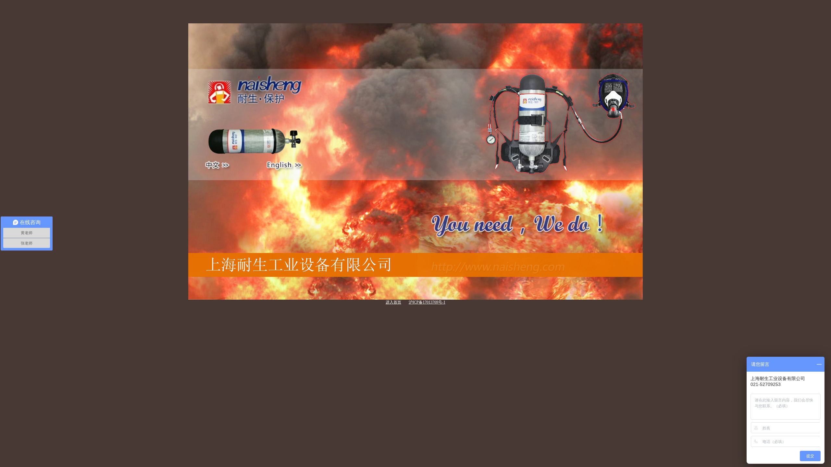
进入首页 (393, 302)
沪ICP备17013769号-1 (427, 302)
